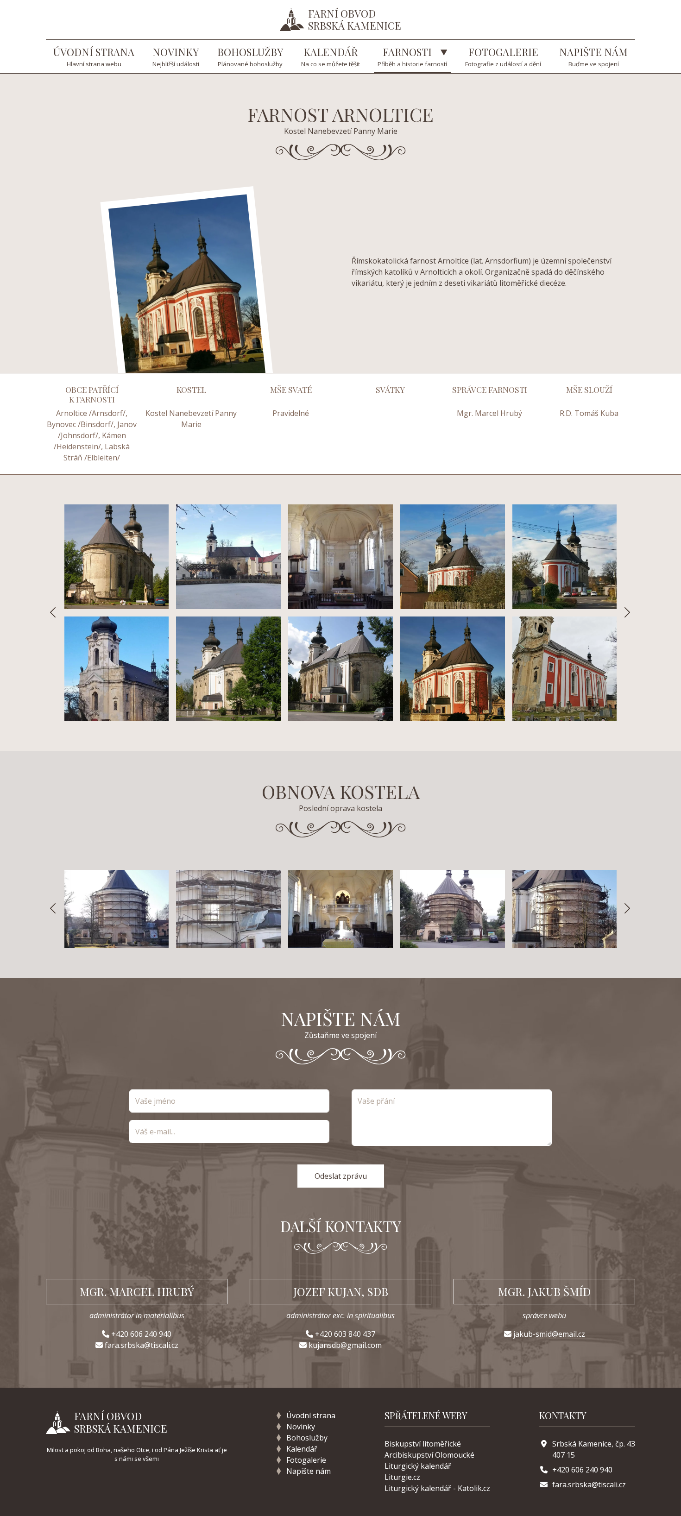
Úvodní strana (310, 1415)
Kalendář (301, 1449)
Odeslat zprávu (341, 1176)
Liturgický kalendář (418, 1466)
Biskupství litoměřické (423, 1444)
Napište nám (308, 1471)
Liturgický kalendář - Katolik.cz (437, 1488)
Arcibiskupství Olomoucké (429, 1455)
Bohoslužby (307, 1438)
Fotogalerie (306, 1460)
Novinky (300, 1427)
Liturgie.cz (402, 1477)
